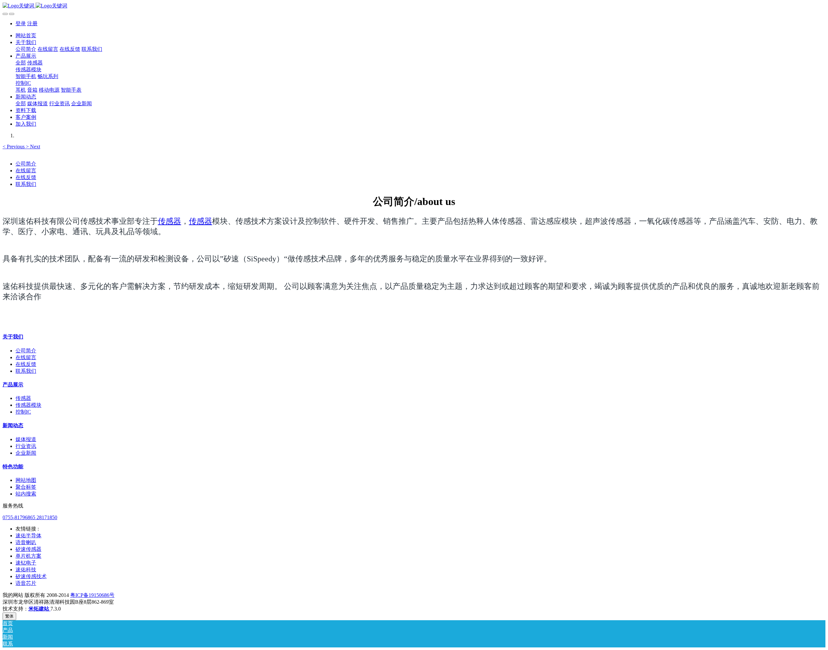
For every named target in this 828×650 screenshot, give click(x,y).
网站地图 (26, 480)
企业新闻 (26, 453)
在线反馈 (26, 177)
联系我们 (26, 184)
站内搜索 (26, 493)
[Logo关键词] (414, 6)
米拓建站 (39, 608)
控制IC (23, 412)
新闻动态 (13, 425)
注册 (32, 23)
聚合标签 (26, 487)
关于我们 (13, 336)
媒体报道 (26, 439)
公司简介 (26, 163)
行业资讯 (26, 446)
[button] (14, 146)
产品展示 (13, 384)
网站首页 (26, 35)
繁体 (9, 616)
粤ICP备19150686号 (92, 595)
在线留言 (26, 170)
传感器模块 (28, 405)
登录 (21, 23)
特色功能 (13, 466)
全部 (21, 62)
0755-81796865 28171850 (30, 517)
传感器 (169, 221)
